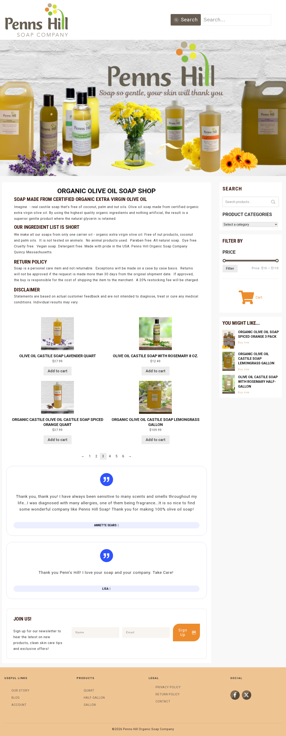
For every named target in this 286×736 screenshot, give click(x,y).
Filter (230, 268)
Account (19, 704)
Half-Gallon (94, 697)
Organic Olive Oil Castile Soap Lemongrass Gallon (256, 358)
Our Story (21, 690)
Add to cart (57, 371)
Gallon (90, 704)
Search (273, 202)
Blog (16, 697)
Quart (89, 690)
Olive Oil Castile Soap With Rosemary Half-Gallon (258, 381)
